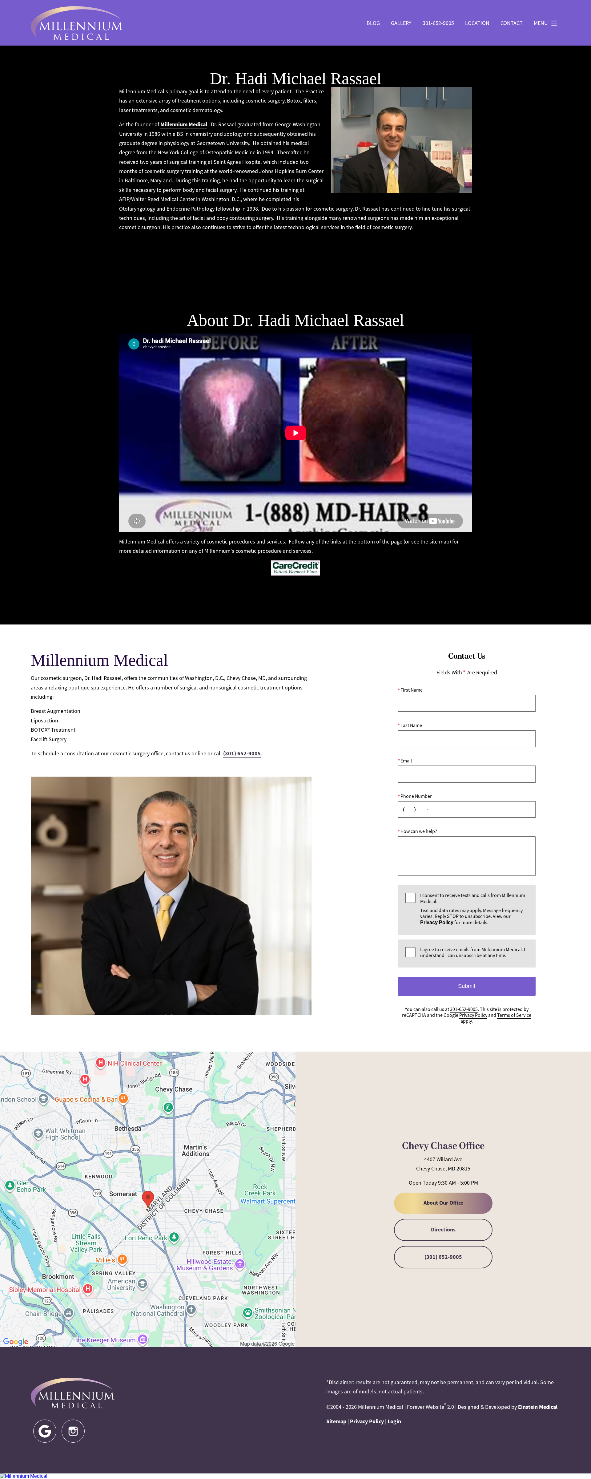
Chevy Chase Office (443, 1146)
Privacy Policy (436, 922)
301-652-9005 (438, 23)
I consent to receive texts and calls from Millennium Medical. (472, 909)
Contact (512, 23)
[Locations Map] (148, 1198)
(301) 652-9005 (242, 753)
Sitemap (336, 1421)
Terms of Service (514, 1015)
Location (477, 23)
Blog (373, 23)
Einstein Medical (537, 1407)
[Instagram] (73, 1431)
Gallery (401, 23)
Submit (466, 986)
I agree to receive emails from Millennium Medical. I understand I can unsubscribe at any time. (472, 953)
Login (394, 1421)
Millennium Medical (183, 124)
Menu (541, 23)
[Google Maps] (44, 1431)
